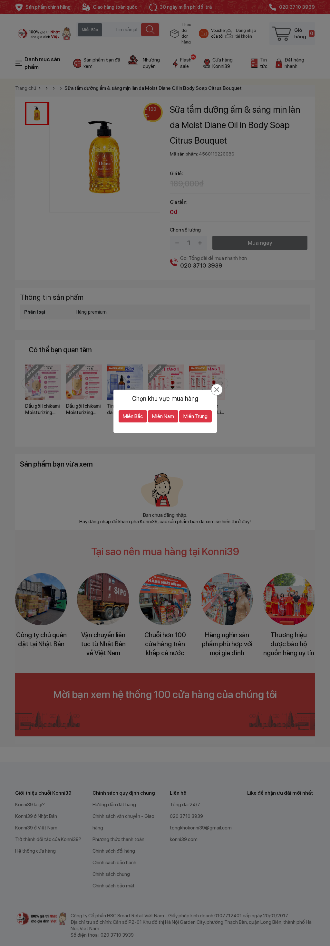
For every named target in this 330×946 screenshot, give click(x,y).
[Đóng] (216, 389)
